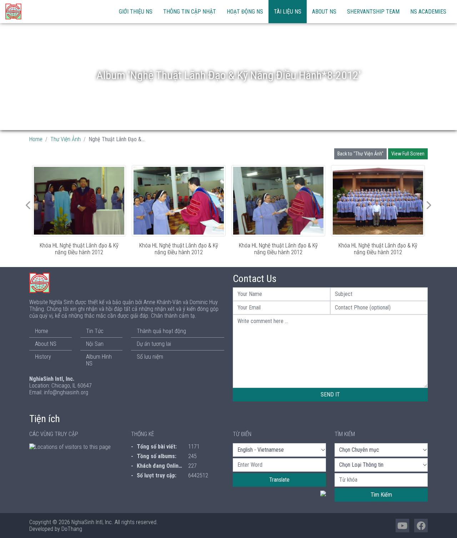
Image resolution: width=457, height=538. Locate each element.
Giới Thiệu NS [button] (135, 11)
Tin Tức (95, 331)
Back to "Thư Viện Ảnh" (360, 154)
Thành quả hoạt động (161, 331)
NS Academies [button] (428, 11)
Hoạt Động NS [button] (245, 11)
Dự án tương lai (154, 343)
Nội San (95, 343)
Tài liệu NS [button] (287, 11)
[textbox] (279, 465)
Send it (330, 394)
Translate (279, 479)
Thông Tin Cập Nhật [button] (189, 11)
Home (35, 139)
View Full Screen (408, 154)
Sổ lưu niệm (150, 356)
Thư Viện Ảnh (65, 139)
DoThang (71, 529)
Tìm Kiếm (381, 494)
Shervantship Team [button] (373, 11)
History (43, 356)
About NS (324, 11)
